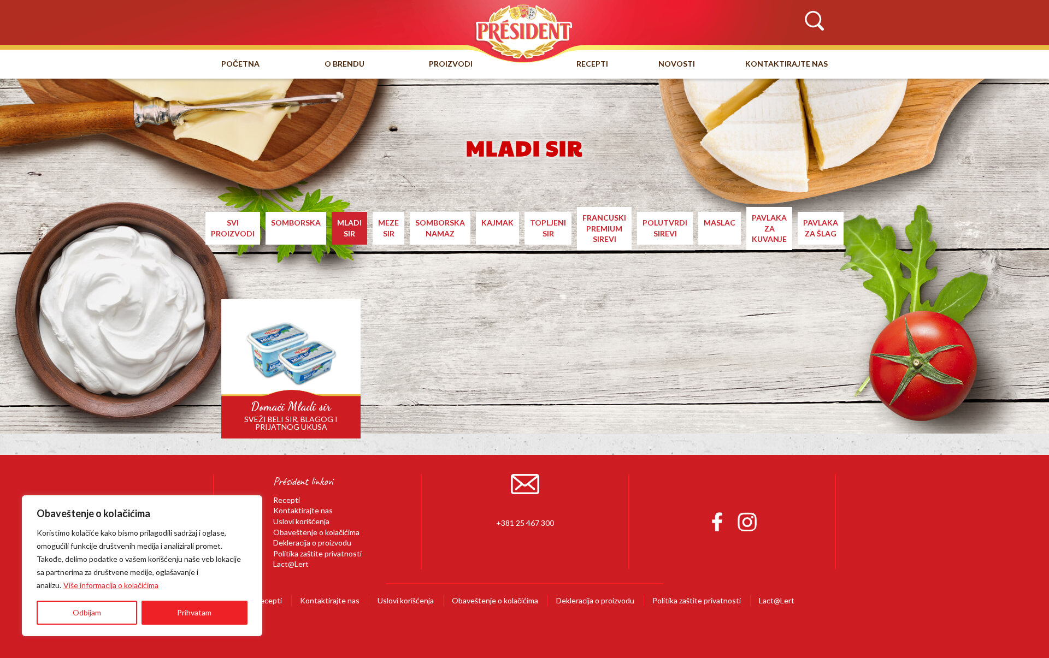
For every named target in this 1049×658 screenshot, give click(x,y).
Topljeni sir (548, 228)
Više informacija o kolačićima (110, 585)
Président (524, 31)
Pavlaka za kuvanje (769, 228)
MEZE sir (388, 228)
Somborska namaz (440, 228)
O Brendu (344, 63)
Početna (240, 63)
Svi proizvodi (233, 228)
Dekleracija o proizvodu (312, 542)
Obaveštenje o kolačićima (316, 532)
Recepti (592, 63)
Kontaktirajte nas (786, 63)
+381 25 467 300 (525, 522)
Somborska (296, 222)
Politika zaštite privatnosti (317, 553)
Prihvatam (194, 612)
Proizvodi (451, 63)
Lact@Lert (291, 563)
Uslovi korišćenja (301, 521)
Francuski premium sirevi (604, 228)
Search (814, 21)
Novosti (676, 63)
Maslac (719, 222)
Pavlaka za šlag (820, 228)
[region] (142, 565)
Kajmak (497, 222)
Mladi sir (349, 228)
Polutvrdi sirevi (665, 228)
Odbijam (87, 612)
